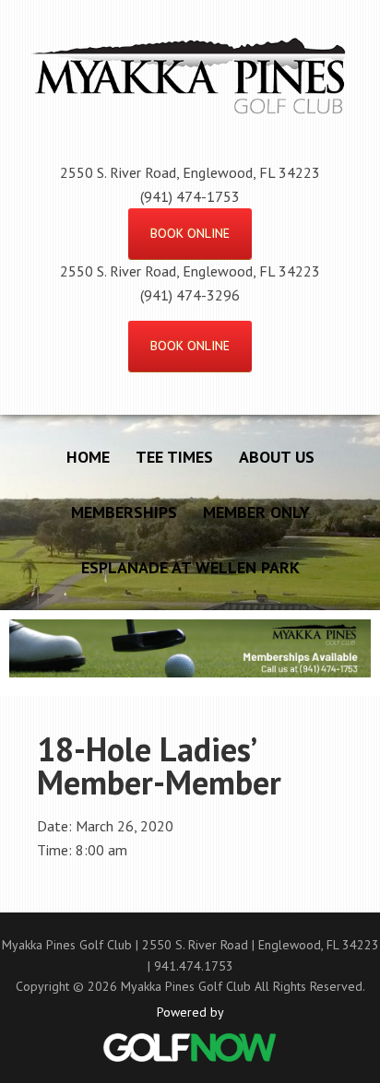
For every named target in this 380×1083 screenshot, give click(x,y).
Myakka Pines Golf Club (190, 96)
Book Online (190, 233)
